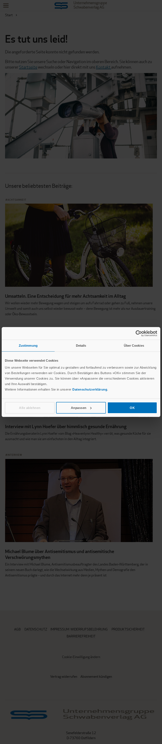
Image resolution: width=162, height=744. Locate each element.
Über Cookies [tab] (134, 345)
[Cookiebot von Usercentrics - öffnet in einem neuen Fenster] (138, 333)
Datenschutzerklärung (89, 389)
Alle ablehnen (29, 408)
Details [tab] (81, 345)
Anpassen (78, 408)
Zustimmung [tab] (28, 345)
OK (132, 408)
